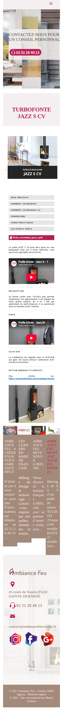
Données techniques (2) (26, 210)
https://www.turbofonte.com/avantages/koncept (32, 379)
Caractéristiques (22, 222)
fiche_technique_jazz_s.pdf (28, 237)
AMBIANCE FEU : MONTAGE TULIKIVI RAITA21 (52, 456)
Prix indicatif (20, 197)
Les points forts (21, 229)
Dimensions (18, 216)
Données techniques (24, 204)
